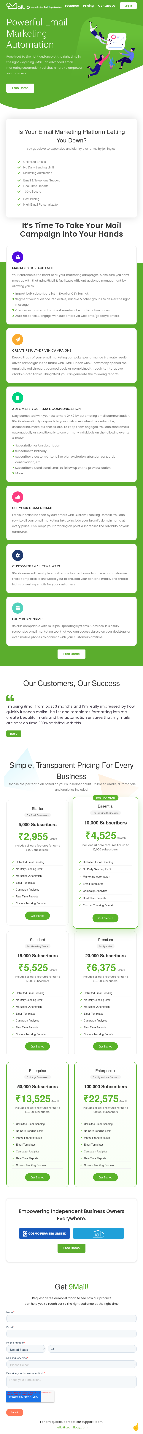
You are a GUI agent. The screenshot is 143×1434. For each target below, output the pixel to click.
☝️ (135, 1426)
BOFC (14, 733)
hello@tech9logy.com (71, 1427)
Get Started (37, 915)
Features (72, 6)
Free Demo (20, 88)
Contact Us (106, 6)
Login (128, 6)
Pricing (88, 6)
